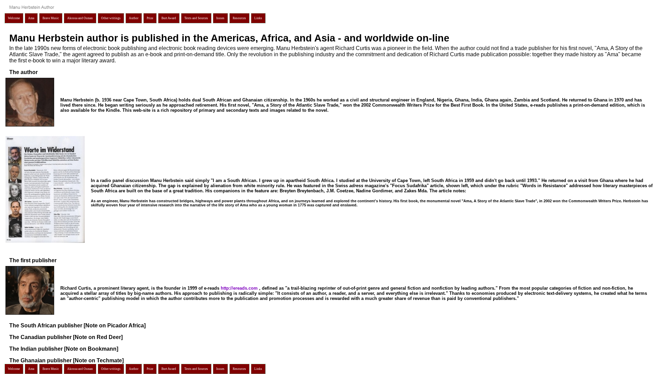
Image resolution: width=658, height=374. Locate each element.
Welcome (14, 18)
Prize (150, 18)
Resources (239, 18)
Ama (31, 18)
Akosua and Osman (80, 18)
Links (258, 18)
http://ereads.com (240, 288)
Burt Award (168, 18)
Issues (220, 18)
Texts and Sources (196, 18)
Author (133, 18)
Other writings (111, 18)
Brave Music (50, 18)
